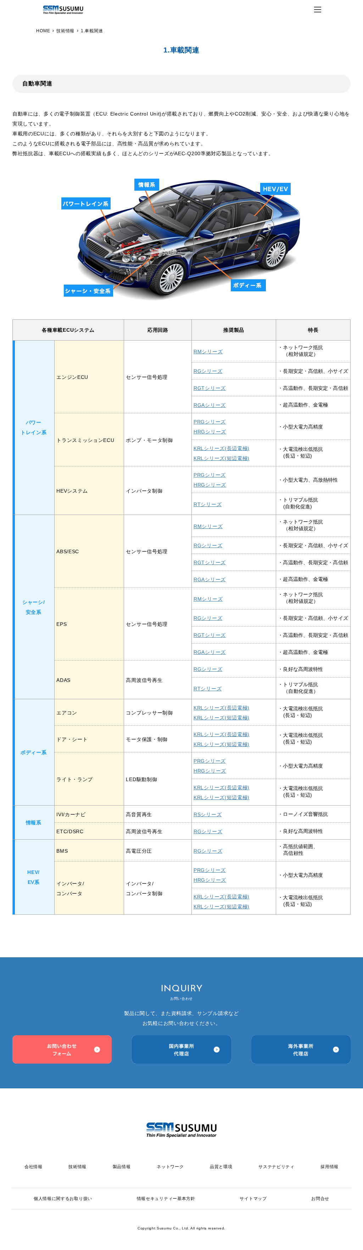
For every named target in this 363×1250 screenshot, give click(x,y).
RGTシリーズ (210, 388)
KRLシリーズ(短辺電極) (222, 458)
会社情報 (179, 73)
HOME (43, 30)
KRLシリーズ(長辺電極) (222, 448)
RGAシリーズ (210, 405)
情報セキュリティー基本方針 (166, 1198)
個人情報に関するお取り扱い (63, 1198)
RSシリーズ (208, 814)
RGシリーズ (208, 371)
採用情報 (329, 1166)
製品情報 (122, 1166)
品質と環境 (221, 1166)
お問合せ (320, 1198)
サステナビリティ (276, 1166)
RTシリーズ (208, 504)
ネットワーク (170, 1166)
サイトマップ (253, 1198)
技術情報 (65, 30)
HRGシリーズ (210, 432)
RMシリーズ (208, 351)
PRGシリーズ (210, 422)
